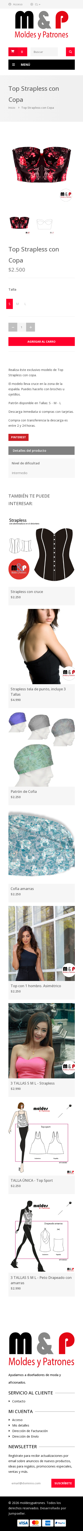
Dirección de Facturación (30, 1431)
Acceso (18, 4)
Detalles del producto (29, 450)
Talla (12, 289)
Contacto (18, 1401)
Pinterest (18, 437)
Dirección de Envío (25, 1436)
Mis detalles (20, 1425)
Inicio (11, 108)
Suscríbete (63, 1483)
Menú (25, 64)
